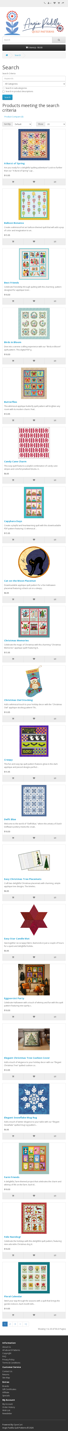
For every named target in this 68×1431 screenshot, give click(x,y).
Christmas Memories (16, 640)
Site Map (6, 1377)
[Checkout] (63, 3)
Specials (6, 1395)
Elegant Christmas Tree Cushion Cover (27, 1057)
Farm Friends (11, 1177)
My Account (7, 1404)
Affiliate (5, 1392)
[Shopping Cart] (59, 3)
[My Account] (49, 3)
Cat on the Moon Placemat (20, 580)
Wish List (6, 1410)
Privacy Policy (8, 1359)
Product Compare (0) (13, 116)
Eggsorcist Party (14, 998)
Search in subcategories (16, 88)
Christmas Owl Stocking (18, 700)
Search (18, 55)
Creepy (8, 759)
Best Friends (11, 282)
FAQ (4, 1356)
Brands (5, 1386)
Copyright (6, 1353)
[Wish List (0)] (54, 3)
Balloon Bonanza (14, 222)
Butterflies (10, 401)
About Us (6, 1347)
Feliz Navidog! (12, 1236)
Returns (5, 1374)
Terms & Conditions (11, 1362)
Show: (40, 124)
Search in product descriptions (19, 91)
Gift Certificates (9, 1389)
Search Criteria (8, 73)
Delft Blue (10, 819)
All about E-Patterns (11, 1350)
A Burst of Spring (14, 163)
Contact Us (7, 1371)
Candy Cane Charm (15, 461)
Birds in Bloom (12, 342)
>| (26, 1324)
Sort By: (7, 124)
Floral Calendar (13, 1296)
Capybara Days (13, 521)
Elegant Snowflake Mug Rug (20, 1117)
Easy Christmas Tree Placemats (22, 879)
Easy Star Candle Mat (17, 938)
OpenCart (18, 1424)
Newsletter (7, 1413)
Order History (8, 1407)
